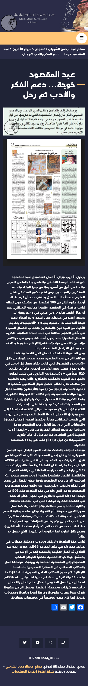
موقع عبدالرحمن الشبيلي (24, 666)
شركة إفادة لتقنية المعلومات (33, 671)
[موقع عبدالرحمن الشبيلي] (44, 16)
